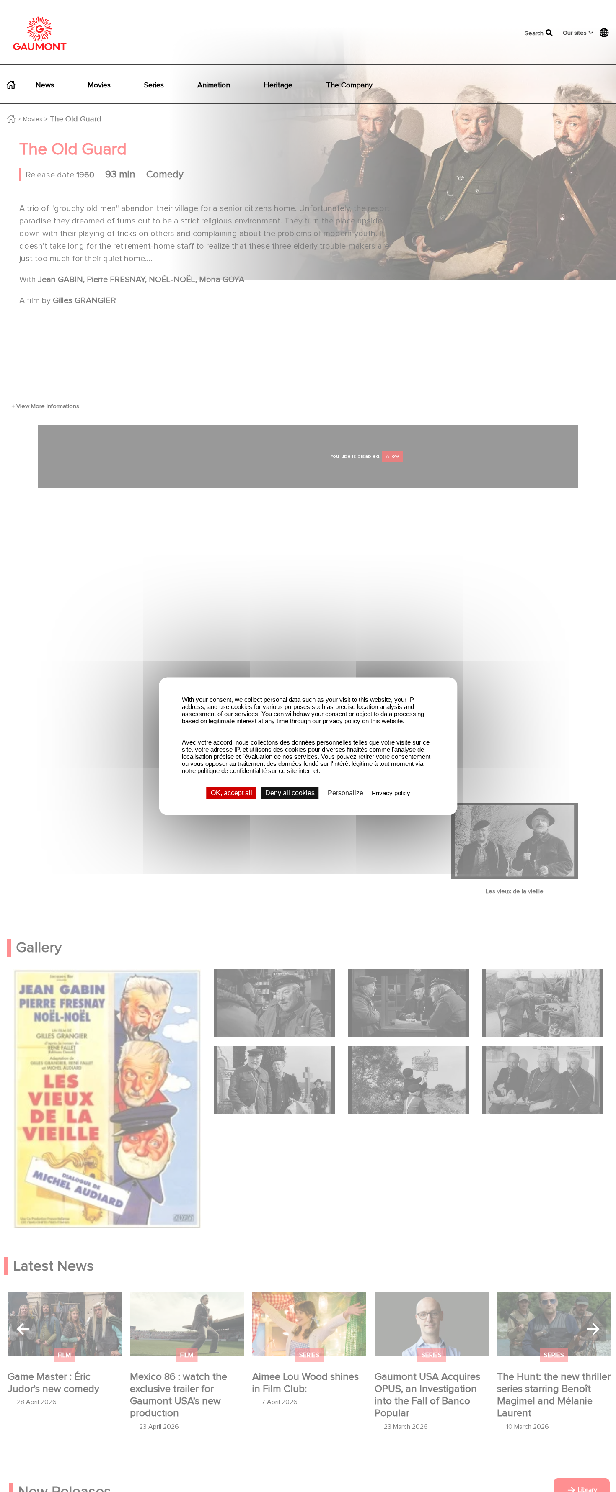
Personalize (345, 792)
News (45, 85)
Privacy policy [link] (391, 792)
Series (154, 85)
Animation (213, 85)
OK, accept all (231, 792)
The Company (349, 85)
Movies (99, 85)
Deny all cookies (290, 792)
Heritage (278, 85)
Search (529, 33)
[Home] (39, 33)
